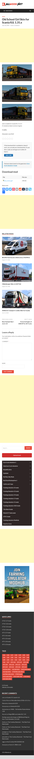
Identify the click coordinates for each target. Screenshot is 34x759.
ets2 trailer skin (18, 676)
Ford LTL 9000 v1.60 (15, 744)
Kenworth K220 (13, 703)
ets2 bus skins (6, 669)
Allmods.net (8, 752)
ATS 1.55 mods (6, 638)
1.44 (12, 657)
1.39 (20, 655)
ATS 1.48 (25, 662)
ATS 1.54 (5, 667)
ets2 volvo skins (7, 679)
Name (3, 363)
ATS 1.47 (19, 662)
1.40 (24, 655)
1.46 (20, 657)
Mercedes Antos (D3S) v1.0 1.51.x (20, 700)
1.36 (8, 655)
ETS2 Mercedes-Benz (18, 671)
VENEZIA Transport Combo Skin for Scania (16, 310)
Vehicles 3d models (7, 687)
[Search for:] (17, 448)
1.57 (8, 662)
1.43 (8, 657)
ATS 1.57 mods (6, 632)
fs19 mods (5, 685)
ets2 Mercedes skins (8, 674)
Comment (5, 341)
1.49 (4, 660)
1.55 (28, 660)
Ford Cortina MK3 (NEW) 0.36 (15, 742)
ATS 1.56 (18, 667)
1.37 (12, 655)
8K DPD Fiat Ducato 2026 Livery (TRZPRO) (16, 257)
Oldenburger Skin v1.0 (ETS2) (11, 284)
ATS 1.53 (24, 664)
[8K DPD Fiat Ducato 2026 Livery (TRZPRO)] (17, 255)
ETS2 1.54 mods (6, 629)
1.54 (24, 660)
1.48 (28, 657)
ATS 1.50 (11, 664)
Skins (3, 16)
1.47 (24, 657)
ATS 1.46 (13, 662)
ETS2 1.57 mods (6, 621)
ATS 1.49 (5, 664)
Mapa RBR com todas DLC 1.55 (17, 714)
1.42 (4, 657)
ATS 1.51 (18, 664)
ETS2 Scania (19, 674)
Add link (9, 155)
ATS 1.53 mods (6, 644)
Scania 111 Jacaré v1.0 (13, 697)
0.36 (4, 655)
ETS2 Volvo (27, 676)
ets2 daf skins (16, 669)
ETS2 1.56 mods (6, 623)
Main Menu (9, 10)
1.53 (20, 660)
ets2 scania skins (7, 676)
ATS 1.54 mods (6, 641)
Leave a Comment (15, 25)
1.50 (8, 660)
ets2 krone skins (25, 669)
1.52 (16, 660)
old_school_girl (8, 180)
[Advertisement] (17, 45)
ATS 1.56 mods (6, 635)
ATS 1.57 (24, 667)
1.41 (28, 655)
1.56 (4, 662)
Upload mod (17, 455)
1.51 (12, 660)
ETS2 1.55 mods (6, 626)
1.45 (16, 657)
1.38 (16, 655)
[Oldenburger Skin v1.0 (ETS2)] (17, 282)
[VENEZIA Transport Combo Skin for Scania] (17, 308)
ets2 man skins (7, 671)
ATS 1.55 (11, 667)
